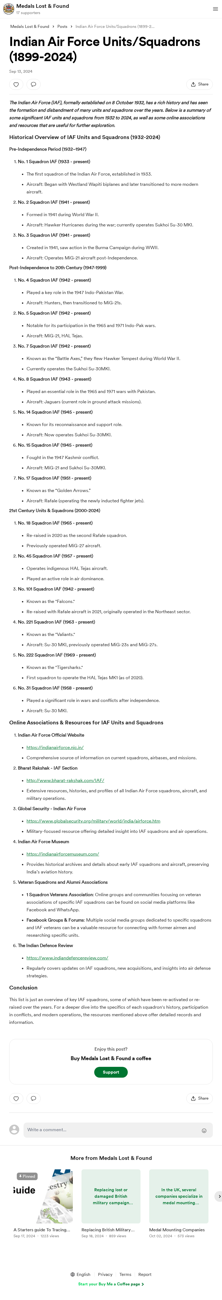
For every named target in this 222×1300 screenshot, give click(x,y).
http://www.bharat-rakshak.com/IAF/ (65, 780)
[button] (215, 9)
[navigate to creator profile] (8, 9)
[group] (43, 1204)
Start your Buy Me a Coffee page (109, 1284)
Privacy (105, 1274)
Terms (125, 1274)
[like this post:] (16, 84)
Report (144, 1274)
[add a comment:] (34, 84)
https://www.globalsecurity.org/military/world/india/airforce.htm (93, 821)
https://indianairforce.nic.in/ (55, 747)
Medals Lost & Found (42, 6)
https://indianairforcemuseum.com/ (63, 854)
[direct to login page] (118, 1130)
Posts (62, 26)
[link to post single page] (43, 1204)
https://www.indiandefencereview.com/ (67, 958)
